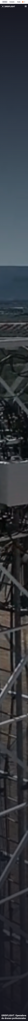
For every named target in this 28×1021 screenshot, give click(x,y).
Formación (12, 1)
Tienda (18, 1)
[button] (26, 6)
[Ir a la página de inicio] (8, 6)
